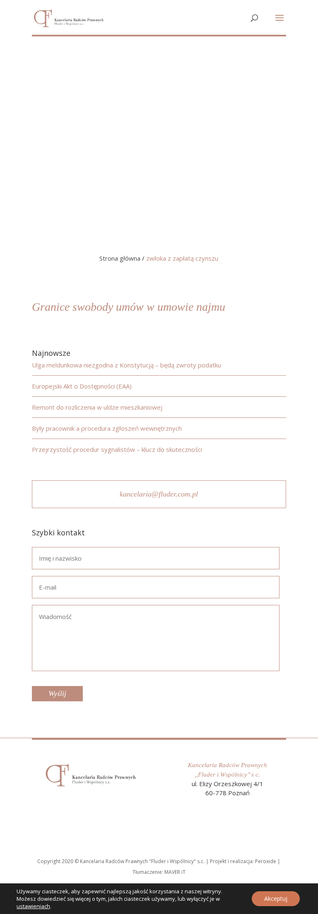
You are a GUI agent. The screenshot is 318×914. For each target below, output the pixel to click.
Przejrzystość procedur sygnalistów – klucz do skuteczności (117, 449)
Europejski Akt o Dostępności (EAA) (82, 386)
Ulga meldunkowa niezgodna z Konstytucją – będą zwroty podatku (126, 365)
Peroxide (265, 861)
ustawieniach (33, 906)
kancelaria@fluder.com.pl (159, 494)
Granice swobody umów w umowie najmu (128, 306)
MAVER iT (175, 872)
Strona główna (119, 258)
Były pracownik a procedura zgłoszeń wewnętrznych (107, 428)
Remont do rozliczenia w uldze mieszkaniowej (97, 407)
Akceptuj (275, 898)
